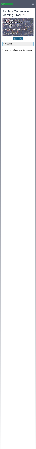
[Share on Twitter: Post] (20, 38)
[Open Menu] (33, 4)
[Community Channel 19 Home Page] (7, 4)
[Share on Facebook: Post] (15, 38)
